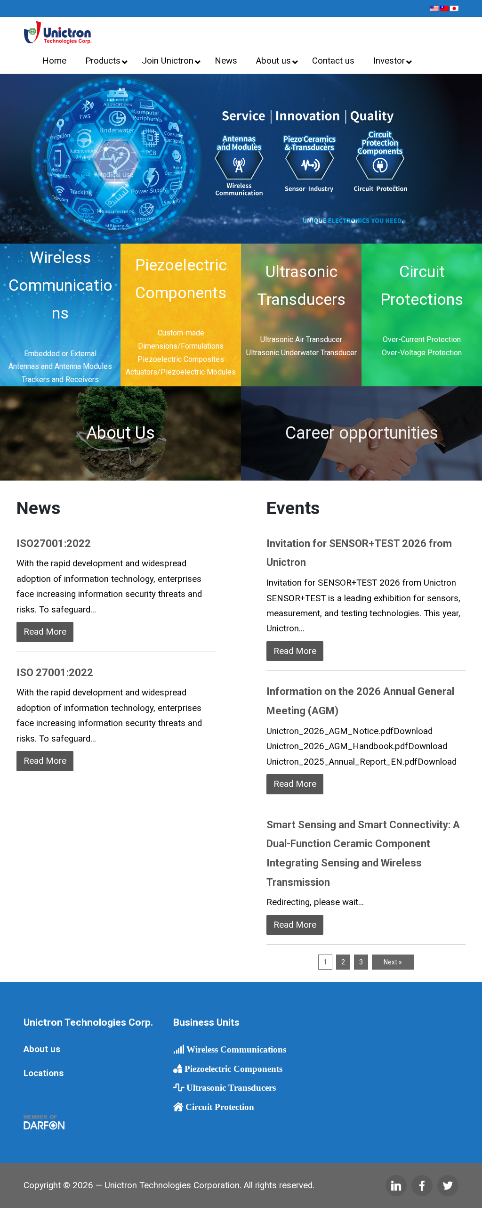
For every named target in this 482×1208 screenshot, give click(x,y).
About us (42, 1049)
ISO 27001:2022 (54, 672)
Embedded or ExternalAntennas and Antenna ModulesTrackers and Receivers (60, 366)
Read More (45, 632)
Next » (393, 962)
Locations (44, 1073)
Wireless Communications (60, 285)
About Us (120, 433)
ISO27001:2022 (53, 543)
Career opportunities (361, 433)
